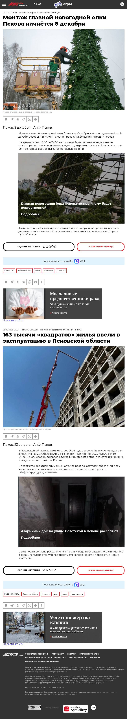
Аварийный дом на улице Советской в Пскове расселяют (69, 531)
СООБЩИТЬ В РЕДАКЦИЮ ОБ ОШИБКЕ (42, 661)
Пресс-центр (58, 654)
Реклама (71, 654)
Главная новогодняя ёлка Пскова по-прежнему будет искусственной (66, 205)
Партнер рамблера (52, 707)
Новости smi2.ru (13, 320)
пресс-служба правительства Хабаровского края (27, 429)
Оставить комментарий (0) (101, 247)
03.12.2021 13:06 (10, 12)
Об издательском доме (36, 654)
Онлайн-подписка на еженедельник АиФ (45, 658)
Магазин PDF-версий (89, 654)
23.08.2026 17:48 (10, 330)
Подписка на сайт (78, 658)
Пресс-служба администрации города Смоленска (27, 112)
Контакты (95, 658)
